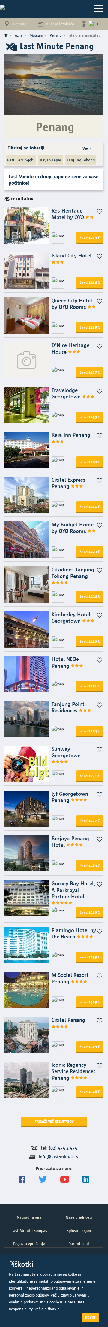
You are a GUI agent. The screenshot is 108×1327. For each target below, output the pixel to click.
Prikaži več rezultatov (54, 1121)
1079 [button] (90, 237)
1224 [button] (90, 596)
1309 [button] (90, 1001)
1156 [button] (90, 327)
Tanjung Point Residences (68, 707)
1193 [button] (90, 416)
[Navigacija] (98, 9)
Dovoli (91, 1317)
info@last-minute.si (59, 1156)
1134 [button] (90, 282)
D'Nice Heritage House (70, 348)
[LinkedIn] (85, 1179)
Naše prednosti (79, 1217)
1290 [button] (90, 912)
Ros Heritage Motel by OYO (69, 214)
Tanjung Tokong (81, 160)
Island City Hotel (72, 255)
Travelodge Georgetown (67, 393)
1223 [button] (90, 551)
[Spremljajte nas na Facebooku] (22, 1179)
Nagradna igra (29, 1217)
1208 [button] (90, 461)
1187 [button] (90, 372)
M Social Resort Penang (70, 978)
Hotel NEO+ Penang (65, 662)
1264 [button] (90, 730)
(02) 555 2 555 (63, 1147)
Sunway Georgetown (66, 752)
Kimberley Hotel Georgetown (71, 618)
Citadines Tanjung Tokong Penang (73, 573)
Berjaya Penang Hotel (70, 842)
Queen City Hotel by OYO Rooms (72, 304)
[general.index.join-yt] (64, 1179)
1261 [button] (90, 685)
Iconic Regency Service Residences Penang (74, 1071)
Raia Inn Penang (71, 435)
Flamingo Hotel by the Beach (74, 933)
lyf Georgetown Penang (70, 797)
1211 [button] (90, 506)
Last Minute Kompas (29, 1230)
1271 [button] (90, 775)
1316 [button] (90, 1091)
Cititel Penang (68, 1020)
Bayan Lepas (51, 160)
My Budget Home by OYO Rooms (73, 528)
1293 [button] (90, 956)
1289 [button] (90, 865)
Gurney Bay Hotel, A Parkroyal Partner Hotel (73, 890)
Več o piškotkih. (47, 1309)
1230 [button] (90, 641)
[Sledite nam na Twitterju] (43, 1179)
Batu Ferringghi (21, 160)
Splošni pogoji (79, 1230)
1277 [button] (90, 820)
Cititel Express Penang (69, 483)
